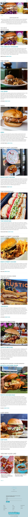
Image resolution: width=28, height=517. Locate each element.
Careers (13, 508)
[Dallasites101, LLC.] (3, 1)
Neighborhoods (23, 505)
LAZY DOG (4, 439)
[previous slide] (0, 462)
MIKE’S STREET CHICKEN (8, 262)
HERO (2, 132)
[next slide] (27, 462)
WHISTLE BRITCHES (7, 347)
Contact (22, 508)
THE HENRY (4, 91)
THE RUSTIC (4, 306)
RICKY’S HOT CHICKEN (8, 177)
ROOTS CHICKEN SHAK (9, 365)
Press (13, 505)
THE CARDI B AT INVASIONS (9, 46)
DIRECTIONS (8, 56)
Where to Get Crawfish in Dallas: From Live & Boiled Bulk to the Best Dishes (7, 476)
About (4, 505)
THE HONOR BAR (6, 221)
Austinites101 (5, 508)
